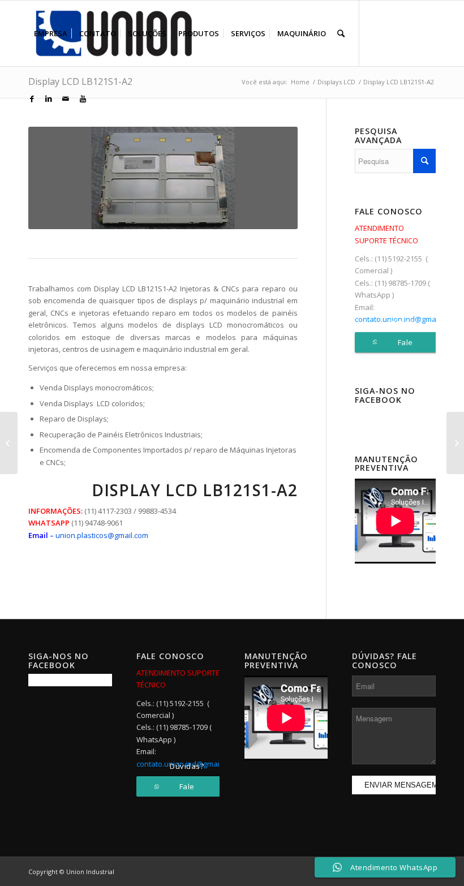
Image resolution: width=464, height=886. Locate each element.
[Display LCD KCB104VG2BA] (9, 443)
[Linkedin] (48, 98)
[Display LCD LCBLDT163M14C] (455, 443)
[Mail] (65, 98)
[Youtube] (82, 98)
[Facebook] (31, 98)
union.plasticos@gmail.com (101, 535)
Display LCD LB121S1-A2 (80, 81)
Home (300, 82)
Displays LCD (336, 82)
